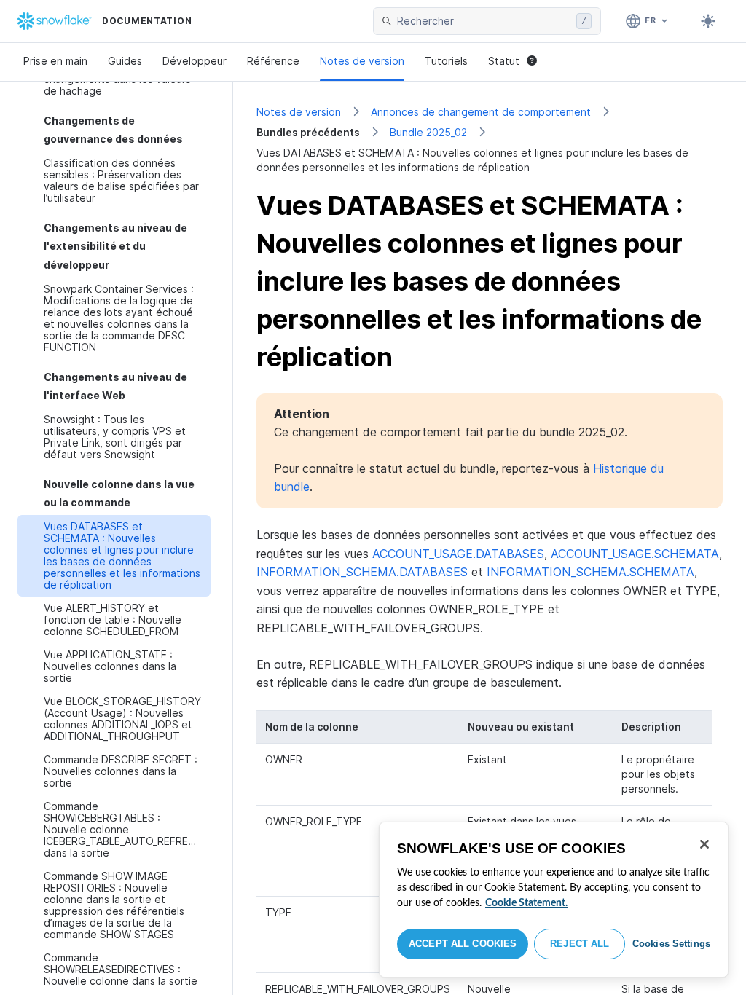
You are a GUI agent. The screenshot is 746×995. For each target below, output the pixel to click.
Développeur (194, 61)
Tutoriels (446, 61)
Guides (125, 61)
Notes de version (362, 61)
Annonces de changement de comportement (481, 112)
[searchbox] (483, 21)
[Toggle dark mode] (708, 21)
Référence (273, 61)
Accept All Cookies (463, 943)
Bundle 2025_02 (428, 132)
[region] (554, 900)
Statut (503, 61)
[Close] (704, 844)
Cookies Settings (671, 943)
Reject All (579, 943)
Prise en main (55, 61)
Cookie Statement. (526, 903)
